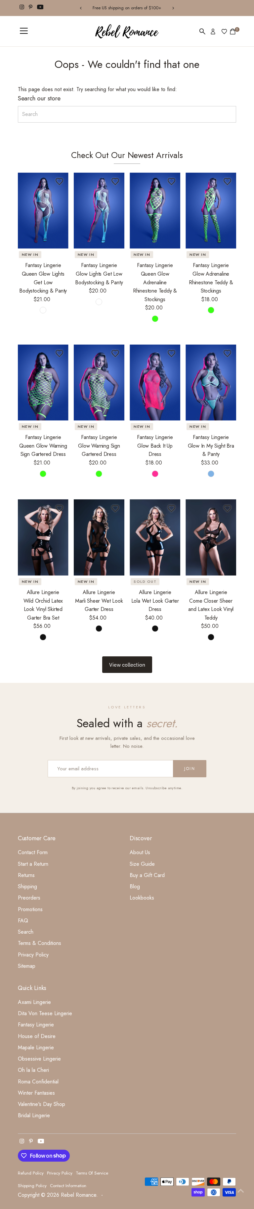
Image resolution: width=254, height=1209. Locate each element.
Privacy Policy (33, 955)
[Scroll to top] (240, 1190)
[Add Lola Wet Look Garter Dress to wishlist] (171, 508)
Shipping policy (32, 1185)
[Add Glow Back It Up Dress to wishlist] (171, 353)
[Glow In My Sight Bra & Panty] (211, 383)
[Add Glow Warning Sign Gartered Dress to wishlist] (115, 353)
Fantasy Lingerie (36, 1024)
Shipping (27, 886)
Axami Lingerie (34, 1002)
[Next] (172, 8)
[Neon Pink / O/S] (155, 473)
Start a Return (33, 864)
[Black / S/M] (99, 628)
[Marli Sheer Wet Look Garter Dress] (99, 537)
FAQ (23, 920)
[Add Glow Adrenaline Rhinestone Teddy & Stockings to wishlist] (227, 182)
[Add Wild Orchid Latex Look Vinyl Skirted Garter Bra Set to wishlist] (59, 508)
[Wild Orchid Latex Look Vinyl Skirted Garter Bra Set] (43, 537)
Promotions (30, 909)
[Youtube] (40, 8)
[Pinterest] (30, 8)
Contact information (68, 1185)
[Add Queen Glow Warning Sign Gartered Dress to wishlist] (59, 353)
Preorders (29, 898)
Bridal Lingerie (34, 1115)
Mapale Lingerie (36, 1047)
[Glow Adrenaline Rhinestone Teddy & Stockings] (211, 211)
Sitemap (26, 966)
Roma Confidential (38, 1081)
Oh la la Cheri (33, 1070)
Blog (135, 886)
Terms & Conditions (39, 943)
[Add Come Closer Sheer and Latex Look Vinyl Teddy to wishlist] (227, 508)
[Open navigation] (24, 31)
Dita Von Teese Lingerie (45, 1013)
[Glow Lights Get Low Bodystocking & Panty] (99, 211)
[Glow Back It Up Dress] (155, 383)
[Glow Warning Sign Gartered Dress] (99, 383)
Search (25, 932)
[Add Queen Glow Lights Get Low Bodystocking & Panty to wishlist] (59, 182)
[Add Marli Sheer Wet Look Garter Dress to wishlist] (115, 508)
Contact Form (33, 852)
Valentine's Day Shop (41, 1104)
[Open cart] (232, 31)
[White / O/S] (99, 302)
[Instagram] (22, 8)
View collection (127, 664)
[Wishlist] (224, 31)
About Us (140, 852)
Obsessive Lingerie (39, 1059)
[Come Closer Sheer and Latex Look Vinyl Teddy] (211, 537)
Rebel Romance (78, 1195)
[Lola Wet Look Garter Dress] (155, 537)
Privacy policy (59, 1173)
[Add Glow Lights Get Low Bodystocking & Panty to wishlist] (115, 182)
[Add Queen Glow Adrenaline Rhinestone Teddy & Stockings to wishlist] (171, 182)
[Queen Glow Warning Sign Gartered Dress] (43, 383)
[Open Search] (202, 31)
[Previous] (81, 8)
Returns (26, 875)
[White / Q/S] (43, 310)
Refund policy (31, 1173)
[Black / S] (43, 637)
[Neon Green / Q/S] (155, 318)
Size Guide (142, 864)
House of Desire (37, 1036)
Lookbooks (142, 898)
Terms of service (92, 1173)
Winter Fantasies (36, 1093)
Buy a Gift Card (147, 875)
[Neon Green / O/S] (211, 310)
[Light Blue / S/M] (211, 473)
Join (189, 769)
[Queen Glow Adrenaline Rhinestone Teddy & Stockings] (155, 211)
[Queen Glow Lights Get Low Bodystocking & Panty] (43, 211)
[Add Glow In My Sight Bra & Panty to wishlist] (227, 353)
